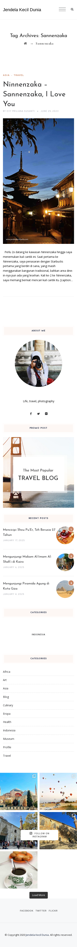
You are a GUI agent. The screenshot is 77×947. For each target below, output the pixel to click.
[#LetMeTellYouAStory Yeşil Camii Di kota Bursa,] (19, 830)
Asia (6, 75)
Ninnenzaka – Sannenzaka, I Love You (34, 94)
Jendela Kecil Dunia (22, 9)
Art (5, 680)
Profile (7, 747)
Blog (6, 697)
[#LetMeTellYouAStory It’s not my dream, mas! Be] (58, 791)
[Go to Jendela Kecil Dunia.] (25, 43)
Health (7, 722)
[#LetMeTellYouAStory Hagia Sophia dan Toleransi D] (19, 791)
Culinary (8, 705)
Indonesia (9, 730)
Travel (19, 75)
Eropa (6, 713)
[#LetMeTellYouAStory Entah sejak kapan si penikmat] (19, 870)
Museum (8, 739)
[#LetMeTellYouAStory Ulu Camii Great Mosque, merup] (58, 830)
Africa (6, 672)
